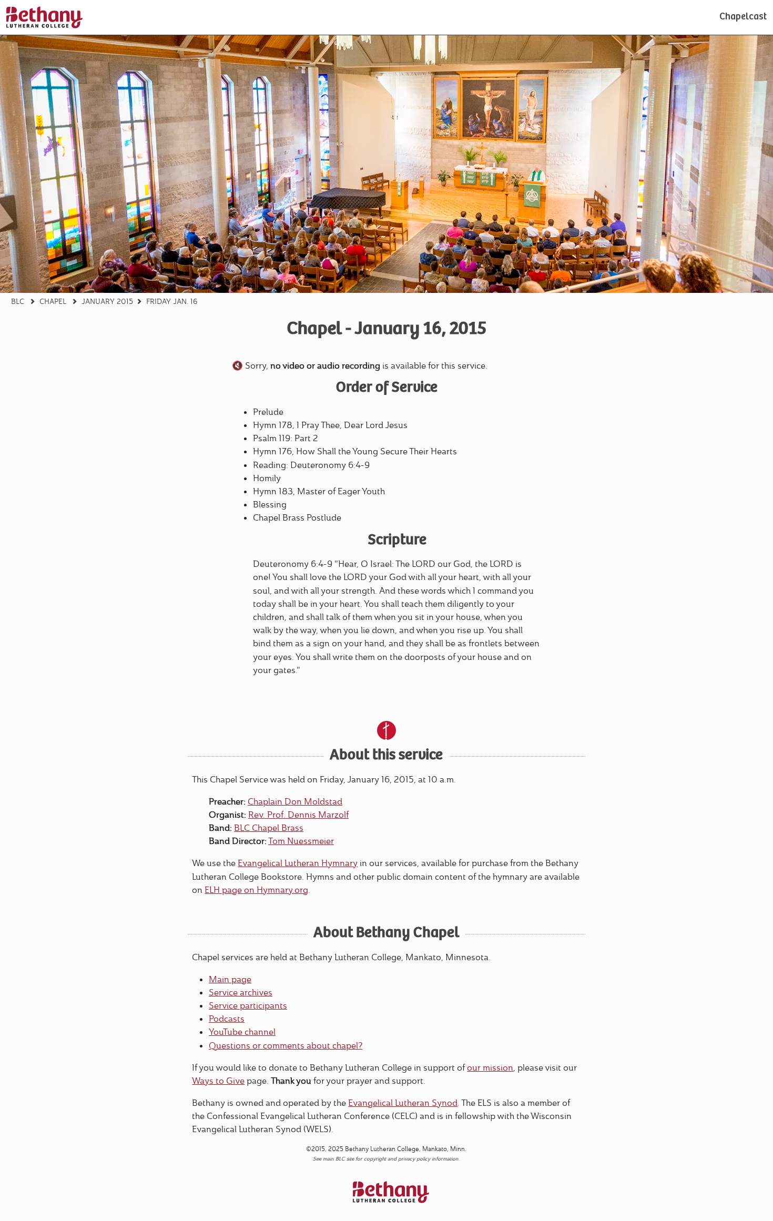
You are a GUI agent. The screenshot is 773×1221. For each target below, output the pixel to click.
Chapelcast (743, 17)
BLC (17, 301)
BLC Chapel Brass (268, 827)
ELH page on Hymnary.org (256, 890)
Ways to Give (218, 1080)
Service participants (248, 1005)
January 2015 (107, 301)
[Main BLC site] (44, 17)
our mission (490, 1067)
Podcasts (227, 1018)
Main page (230, 979)
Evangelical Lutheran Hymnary (298, 863)
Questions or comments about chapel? (285, 1045)
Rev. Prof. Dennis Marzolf (298, 814)
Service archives (240, 992)
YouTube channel (242, 1031)
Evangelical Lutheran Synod (402, 1102)
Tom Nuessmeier (301, 841)
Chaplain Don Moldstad (295, 801)
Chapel (52, 301)
